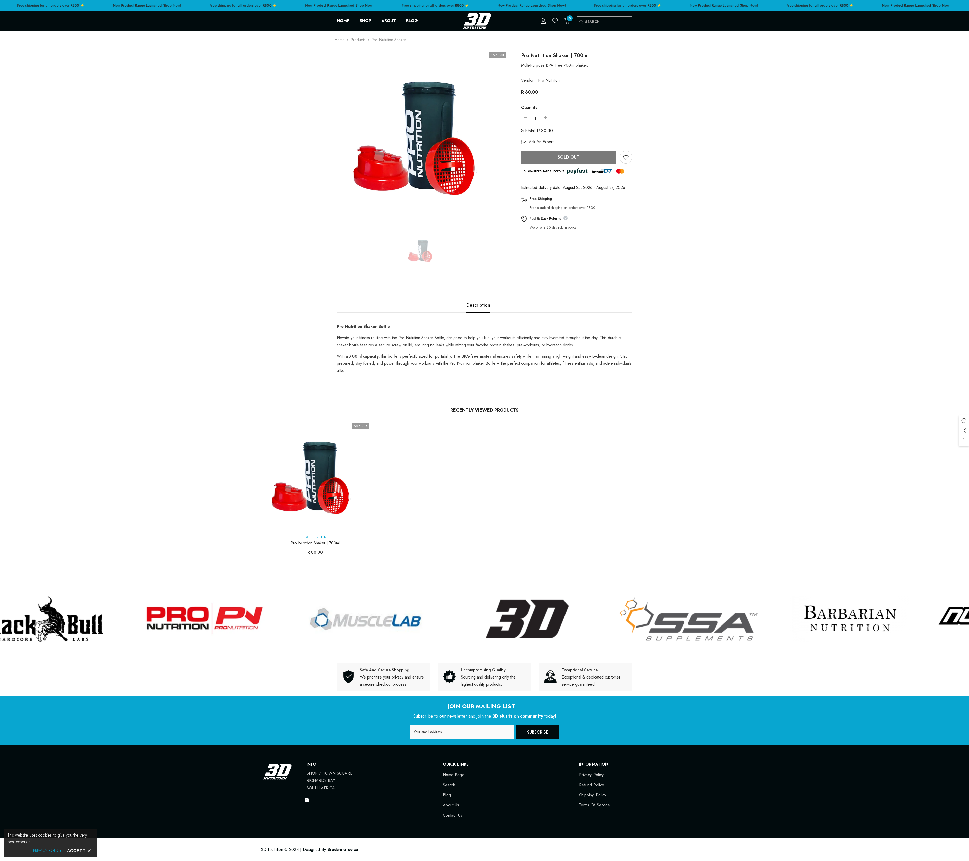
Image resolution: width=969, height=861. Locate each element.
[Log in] (543, 21)
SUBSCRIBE (537, 732)
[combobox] (608, 22)
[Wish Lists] (555, 21)
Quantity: (530, 107)
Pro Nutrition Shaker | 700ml (315, 543)
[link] (383, 677)
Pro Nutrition (549, 80)
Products (358, 40)
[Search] (581, 21)
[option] (421, 136)
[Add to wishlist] (626, 157)
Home (339, 40)
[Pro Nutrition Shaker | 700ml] (315, 477)
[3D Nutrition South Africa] (188, 619)
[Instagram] (307, 800)
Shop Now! (172, 5)
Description (478, 305)
